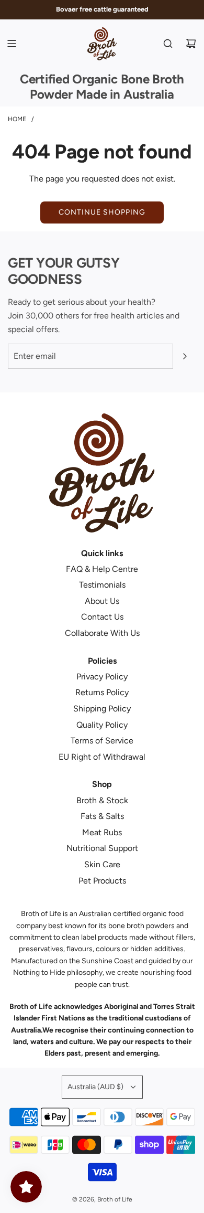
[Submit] (184, 356)
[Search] (167, 43)
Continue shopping (102, 212)
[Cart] (190, 43)
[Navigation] (11, 43)
